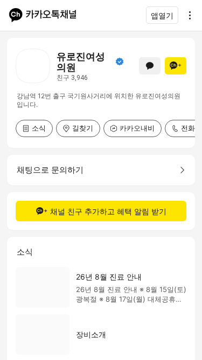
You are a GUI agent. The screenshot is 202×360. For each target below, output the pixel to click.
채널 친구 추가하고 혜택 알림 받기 (108, 211)
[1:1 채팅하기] (150, 65)
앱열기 (162, 15)
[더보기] (186, 15)
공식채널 (119, 61)
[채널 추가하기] (175, 65)
